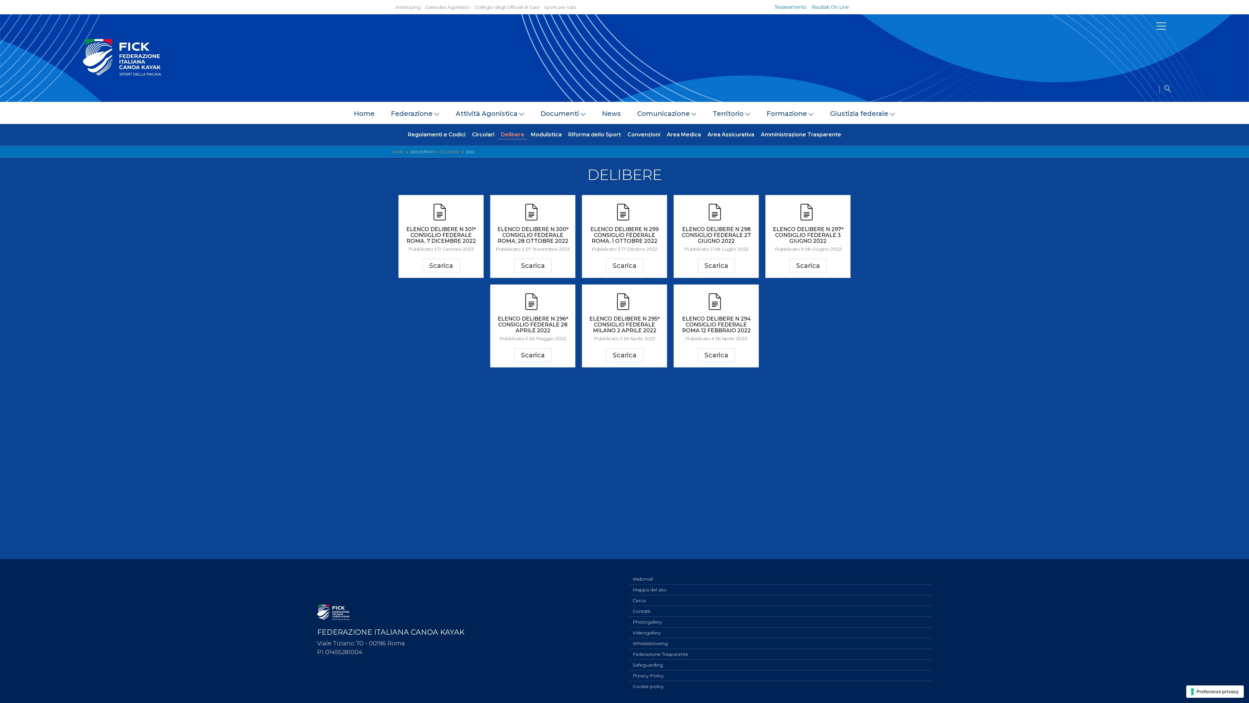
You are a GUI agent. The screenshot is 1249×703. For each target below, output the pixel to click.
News (611, 113)
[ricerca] (1165, 89)
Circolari (483, 134)
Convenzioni (643, 134)
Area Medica (684, 134)
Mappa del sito (649, 590)
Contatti (642, 611)
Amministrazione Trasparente (801, 134)
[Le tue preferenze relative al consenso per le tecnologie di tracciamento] (1215, 691)
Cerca (639, 600)
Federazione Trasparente (660, 654)
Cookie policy (648, 686)
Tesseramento (790, 7)
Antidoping (408, 7)
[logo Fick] (122, 73)
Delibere (512, 134)
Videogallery (647, 633)
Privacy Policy (648, 676)
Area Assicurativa (730, 134)
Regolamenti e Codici (436, 134)
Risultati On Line (830, 7)
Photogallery (647, 622)
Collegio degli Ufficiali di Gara (507, 7)
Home (364, 113)
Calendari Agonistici (447, 7)
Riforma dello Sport (594, 134)
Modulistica (546, 134)
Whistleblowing (650, 643)
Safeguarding (648, 665)
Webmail (643, 579)
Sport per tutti (560, 7)
